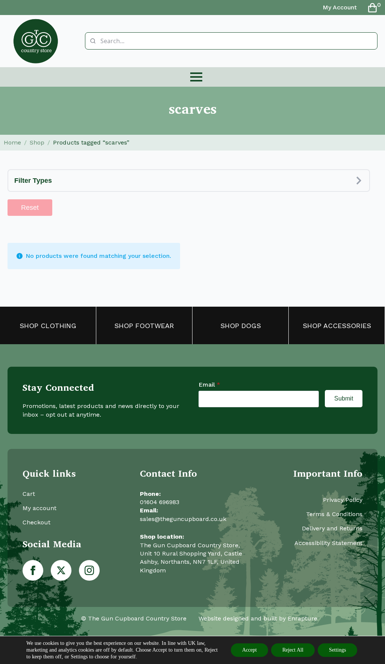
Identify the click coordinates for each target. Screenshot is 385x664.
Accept (249, 650)
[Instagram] (89, 570)
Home (12, 142)
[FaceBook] (33, 570)
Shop (37, 142)
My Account (340, 7)
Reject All (292, 650)
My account (39, 508)
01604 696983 (159, 502)
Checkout (36, 522)
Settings (337, 650)
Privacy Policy (342, 499)
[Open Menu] (196, 77)
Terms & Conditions (334, 514)
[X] (61, 570)
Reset (30, 207)
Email (209, 385)
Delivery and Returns (332, 528)
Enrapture (302, 618)
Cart (29, 493)
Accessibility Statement (328, 543)
